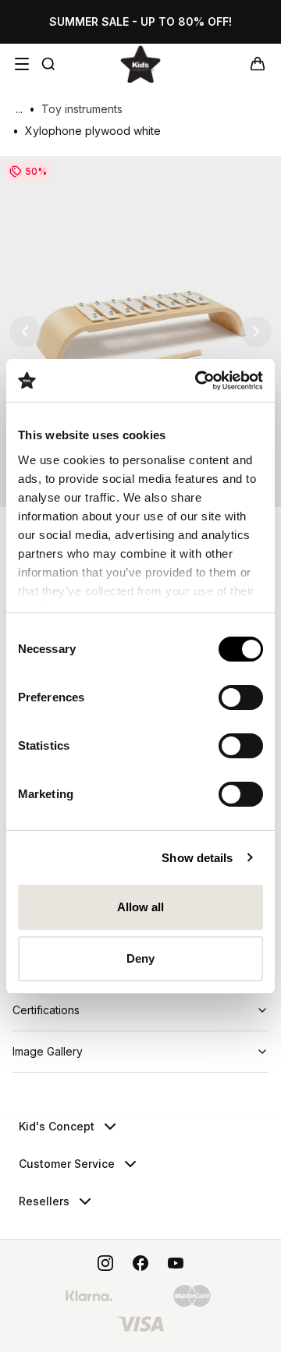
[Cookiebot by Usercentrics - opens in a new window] (198, 381)
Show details (197, 857)
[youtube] (175, 1263)
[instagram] (105, 1263)
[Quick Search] (48, 64)
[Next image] (256, 331)
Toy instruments (82, 108)
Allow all (141, 907)
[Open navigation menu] (21, 64)
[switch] (241, 697)
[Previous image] (25, 331)
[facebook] (140, 1263)
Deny (140, 958)
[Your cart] (258, 64)
